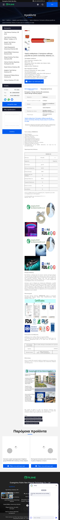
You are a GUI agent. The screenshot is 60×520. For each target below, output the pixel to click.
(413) (11, 33)
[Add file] (31, 517)
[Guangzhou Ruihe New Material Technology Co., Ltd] (10, 4)
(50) (9, 43)
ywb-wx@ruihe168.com (39, 1)
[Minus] (56, 485)
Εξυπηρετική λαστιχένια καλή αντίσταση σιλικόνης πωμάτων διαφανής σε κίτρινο (44, 459)
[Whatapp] (8, 99)
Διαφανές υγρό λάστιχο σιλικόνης (20, 20)
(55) (11, 57)
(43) (10, 71)
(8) (11, 76)
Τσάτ (52, 4)
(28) (11, 48)
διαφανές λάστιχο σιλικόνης (32, 423)
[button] (27, 51)
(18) (11, 62)
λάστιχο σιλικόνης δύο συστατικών (33, 420)
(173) (10, 38)
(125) (11, 53)
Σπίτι (3, 20)
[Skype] (5, 100)
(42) (11, 80)
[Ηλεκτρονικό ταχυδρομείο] (12, 100)
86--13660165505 (53, 1)
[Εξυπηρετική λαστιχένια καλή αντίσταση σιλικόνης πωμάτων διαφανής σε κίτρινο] (44, 447)
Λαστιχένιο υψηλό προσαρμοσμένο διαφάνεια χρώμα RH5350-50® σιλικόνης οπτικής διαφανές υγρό (15, 460)
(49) (12, 67)
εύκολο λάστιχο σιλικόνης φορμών (33, 417)
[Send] (56, 517)
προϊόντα (8, 20)
